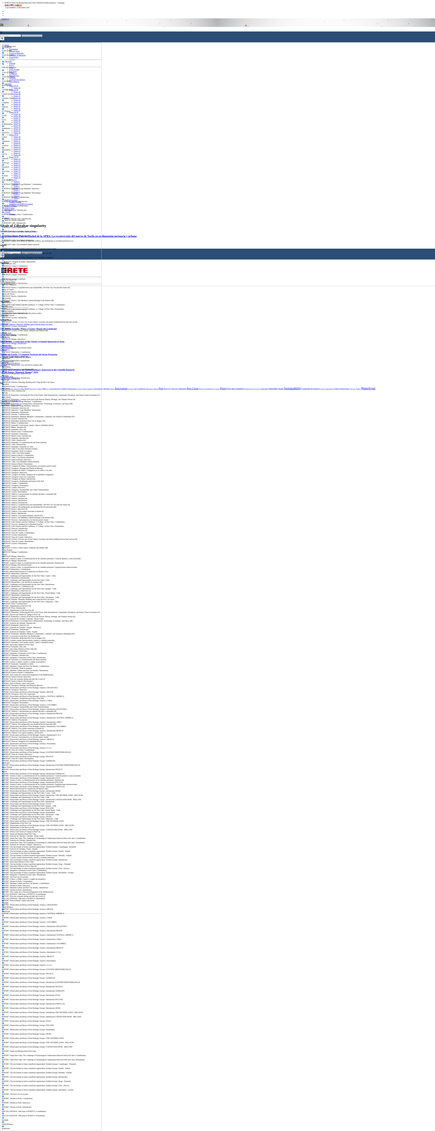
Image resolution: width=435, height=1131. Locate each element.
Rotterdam (264, 389)
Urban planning (329, 389)
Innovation (121, 388)
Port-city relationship (179, 389)
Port (161, 388)
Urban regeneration (341, 389)
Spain (281, 388)
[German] (11, 5)
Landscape (141, 389)
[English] (6, 5)
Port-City (167, 389)
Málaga (156, 389)
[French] (8, 5)
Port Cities (192, 388)
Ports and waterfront (235, 388)
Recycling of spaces (255, 389)
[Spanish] (20, 5)
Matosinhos (149, 389)
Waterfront (368, 388)
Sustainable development (311, 389)
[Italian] (14, 5)
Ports (223, 388)
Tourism (322, 389)
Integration (131, 389)
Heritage (107, 389)
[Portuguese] (17, 5)
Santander (273, 388)
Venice (358, 389)
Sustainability (293, 388)
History (112, 389)
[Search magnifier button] (2, 38)
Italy (135, 389)
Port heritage (208, 389)
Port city (201, 389)
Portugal (247, 389)
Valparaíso (352, 389)
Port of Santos (216, 389)
